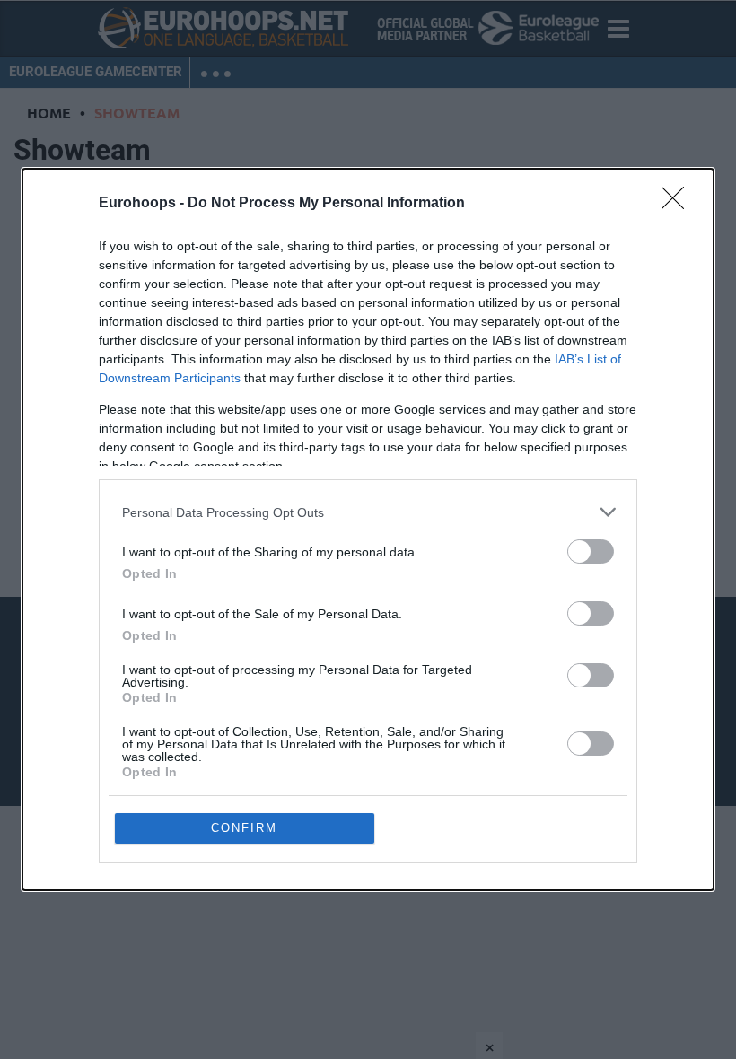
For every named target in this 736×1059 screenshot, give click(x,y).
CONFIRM (244, 828)
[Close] (679, 204)
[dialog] (368, 529)
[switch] (590, 551)
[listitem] (368, 512)
